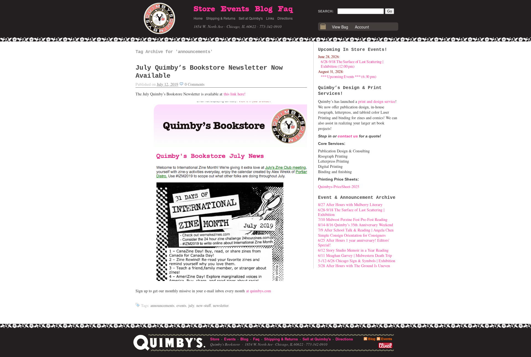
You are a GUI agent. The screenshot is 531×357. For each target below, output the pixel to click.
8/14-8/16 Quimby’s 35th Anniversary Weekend (355, 224)
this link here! (235, 94)
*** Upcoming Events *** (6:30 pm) (348, 76)
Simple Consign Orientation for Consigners (352, 235)
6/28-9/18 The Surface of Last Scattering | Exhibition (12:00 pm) (352, 64)
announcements (162, 305)
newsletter (220, 305)
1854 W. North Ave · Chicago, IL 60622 (225, 26)
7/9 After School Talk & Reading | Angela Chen (356, 230)
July (191, 305)
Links (270, 18)
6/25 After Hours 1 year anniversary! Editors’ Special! (354, 242)
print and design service (376, 101)
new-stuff (203, 305)
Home (198, 18)
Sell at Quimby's (251, 18)
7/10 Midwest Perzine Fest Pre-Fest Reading (352, 219)
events (181, 305)
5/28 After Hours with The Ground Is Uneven (354, 265)
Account (362, 27)
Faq (285, 9)
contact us (348, 136)
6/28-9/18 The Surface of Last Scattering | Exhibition (351, 212)
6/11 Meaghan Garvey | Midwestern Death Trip (355, 255)
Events (235, 9)
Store (204, 9)
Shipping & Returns (220, 18)
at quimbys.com (258, 290)
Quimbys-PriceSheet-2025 (338, 186)
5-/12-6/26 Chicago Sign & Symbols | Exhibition (356, 260)
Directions (285, 18)
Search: (326, 11)
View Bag (340, 27)
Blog (263, 9)
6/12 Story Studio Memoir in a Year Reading (353, 250)
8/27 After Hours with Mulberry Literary (350, 204)
